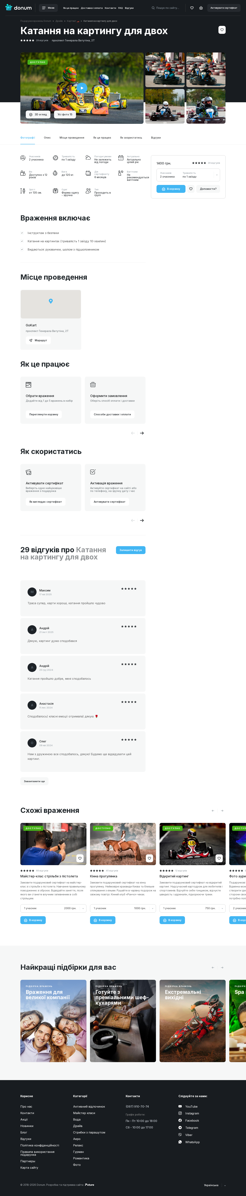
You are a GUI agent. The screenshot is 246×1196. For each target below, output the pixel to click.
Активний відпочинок (89, 1106)
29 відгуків (42, 40)
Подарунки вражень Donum (35, 21)
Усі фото (65, 114)
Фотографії (27, 137)
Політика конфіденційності (39, 1145)
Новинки (26, 1125)
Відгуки (129, 8)
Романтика (81, 1158)
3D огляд (40, 114)
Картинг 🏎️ (73, 21)
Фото (77, 1164)
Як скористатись (131, 137)
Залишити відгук (131, 550)
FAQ (120, 8)
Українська (211, 1185)
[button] (142, 433)
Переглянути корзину (43, 414)
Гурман (78, 1151)
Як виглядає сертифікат (45, 501)
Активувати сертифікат (224, 7)
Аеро (76, 1138)
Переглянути (40, 1050)
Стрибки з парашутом (89, 1132)
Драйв (59, 21)
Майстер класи (84, 1113)
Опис (47, 137)
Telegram (191, 1128)
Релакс (78, 1145)
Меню (51, 7)
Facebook (192, 1120)
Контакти (110, 8)
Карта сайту (29, 1167)
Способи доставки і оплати (112, 414)
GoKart (31, 325)
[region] (51, 304)
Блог (23, 1132)
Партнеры (27, 1161)
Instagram (192, 1113)
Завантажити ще (34, 781)
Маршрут (40, 340)
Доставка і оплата (92, 8)
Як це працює (71, 8)
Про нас (26, 1106)
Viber (189, 1135)
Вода (76, 1119)
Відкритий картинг (174, 876)
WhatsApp (192, 1142)
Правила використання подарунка (37, 1153)
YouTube (191, 1106)
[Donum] (18, 8)
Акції (24, 1119)
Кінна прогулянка (103, 876)
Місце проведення (72, 137)
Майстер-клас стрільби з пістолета (49, 876)
